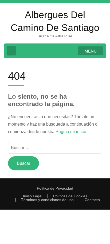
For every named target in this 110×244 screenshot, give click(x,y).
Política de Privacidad (55, 188)
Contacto (92, 200)
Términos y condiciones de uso (47, 200)
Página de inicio (71, 131)
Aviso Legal (32, 196)
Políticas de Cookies (70, 196)
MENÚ (91, 51)
